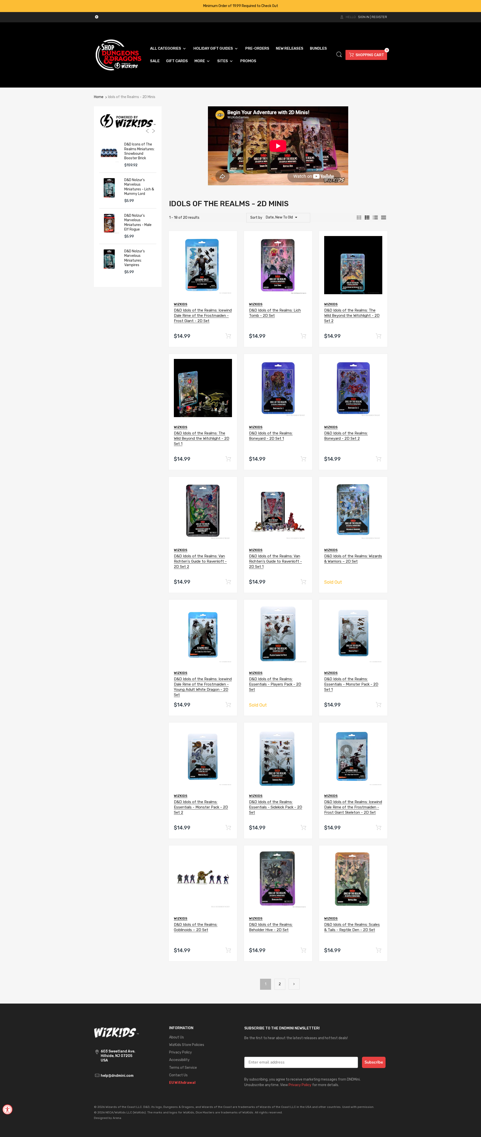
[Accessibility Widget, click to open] (8, 1109)
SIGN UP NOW (240, 622)
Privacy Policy (237, 640)
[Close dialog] (290, 512)
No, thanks (240, 651)
